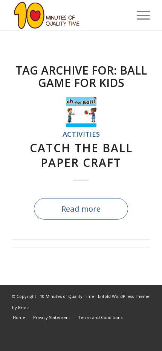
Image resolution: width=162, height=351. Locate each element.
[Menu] (139, 15)
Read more (81, 208)
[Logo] (67, 15)
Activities (81, 134)
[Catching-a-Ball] (81, 112)
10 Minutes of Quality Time (67, 296)
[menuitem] (139, 15)
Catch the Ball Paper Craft (81, 155)
